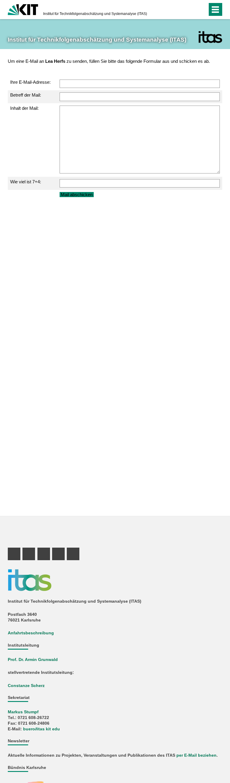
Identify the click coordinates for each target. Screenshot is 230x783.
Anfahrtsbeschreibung (31, 633)
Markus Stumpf (23, 712)
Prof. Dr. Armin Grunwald (33, 659)
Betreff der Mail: (25, 95)
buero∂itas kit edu (41, 729)
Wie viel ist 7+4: (25, 181)
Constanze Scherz (26, 685)
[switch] (191, 9)
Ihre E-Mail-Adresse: (30, 82)
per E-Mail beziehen (196, 755)
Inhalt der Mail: (24, 108)
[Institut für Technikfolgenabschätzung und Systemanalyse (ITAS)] (210, 37)
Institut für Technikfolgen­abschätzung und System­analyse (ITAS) (95, 14)
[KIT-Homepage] (23, 9)
